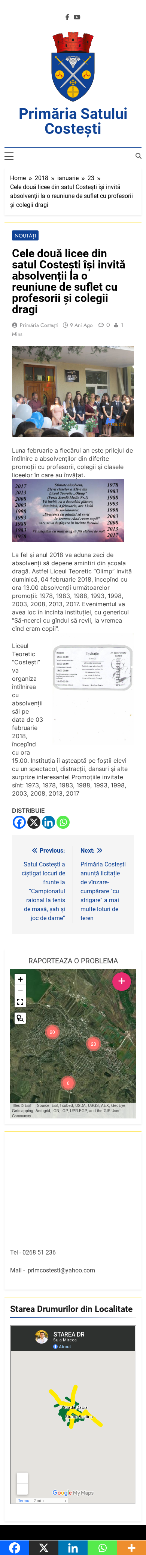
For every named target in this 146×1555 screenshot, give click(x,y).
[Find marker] (20, 1018)
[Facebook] (19, 822)
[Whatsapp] (63, 822)
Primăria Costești (39, 325)
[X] (33, 822)
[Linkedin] (48, 822)
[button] (93, 1043)
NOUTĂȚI (25, 235)
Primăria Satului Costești (73, 121)
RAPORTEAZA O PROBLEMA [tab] (73, 961)
